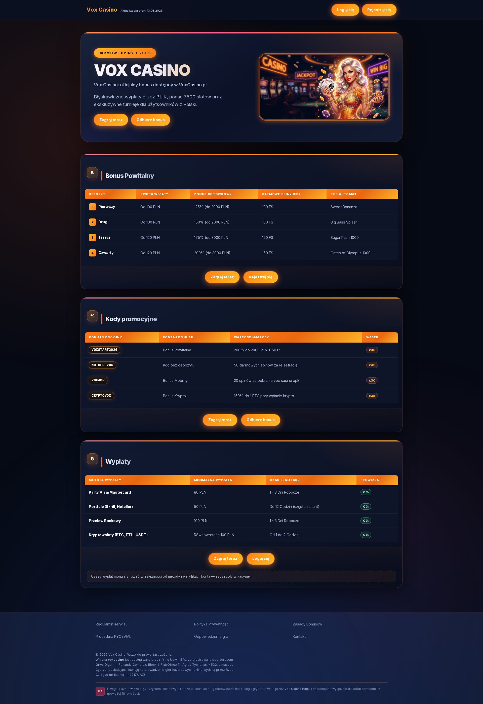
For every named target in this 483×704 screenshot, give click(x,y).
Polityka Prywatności (211, 624)
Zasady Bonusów (307, 624)
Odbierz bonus (151, 120)
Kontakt (299, 636)
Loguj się (345, 10)
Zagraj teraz (111, 120)
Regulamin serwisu (112, 624)
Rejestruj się (379, 10)
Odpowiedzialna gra (211, 636)
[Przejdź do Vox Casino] (324, 87)
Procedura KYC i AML (113, 636)
